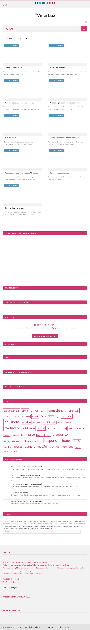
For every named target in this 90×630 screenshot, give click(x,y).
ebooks (51, 416)
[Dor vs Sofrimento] (67, 54)
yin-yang (14, 451)
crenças (74, 410)
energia (67, 416)
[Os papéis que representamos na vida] (67, 89)
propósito (60, 434)
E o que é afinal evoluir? (59, 173)
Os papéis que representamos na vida (65, 103)
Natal (48, 435)
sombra (7, 447)
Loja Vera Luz (7, 585)
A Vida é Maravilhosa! (13, 68)
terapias (18, 446)
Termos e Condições (10, 588)
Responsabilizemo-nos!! (14, 208)
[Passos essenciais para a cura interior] (22, 89)
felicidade (28, 428)
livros (59, 429)
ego (57, 416)
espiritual (49, 422)
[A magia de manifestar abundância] (67, 124)
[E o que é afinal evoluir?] (67, 159)
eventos (68, 423)
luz (65, 429)
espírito (60, 422)
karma (50, 428)
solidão (77, 441)
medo (6, 435)
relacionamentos (32, 441)
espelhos (36, 422)
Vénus (78, 447)
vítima (6, 451)
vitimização (67, 446)
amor (34, 411)
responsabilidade (57, 440)
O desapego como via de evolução (30, 501)
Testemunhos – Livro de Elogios (35, 467)
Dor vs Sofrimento (57, 68)
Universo (54, 446)
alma (25, 410)
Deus (43, 416)
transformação (36, 446)
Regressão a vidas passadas (30, 475)
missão (30, 434)
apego (43, 411)
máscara (40, 435)
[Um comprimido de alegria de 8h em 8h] (22, 159)
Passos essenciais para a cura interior (20, 103)
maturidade (76, 428)
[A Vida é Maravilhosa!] (22, 54)
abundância (11, 410)
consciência (57, 410)
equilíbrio (11, 422)
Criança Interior (17, 416)
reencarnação (12, 441)
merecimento (17, 435)
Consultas (25, 493)
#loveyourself (10, 138)
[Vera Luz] (45, 15)
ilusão (41, 428)
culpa (28, 416)
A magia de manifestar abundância (64, 138)
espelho (26, 422)
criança (6, 416)
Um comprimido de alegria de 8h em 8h (21, 173)
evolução (11, 428)
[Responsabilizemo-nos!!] (22, 194)
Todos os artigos (11, 45)
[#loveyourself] (22, 124)
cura (35, 416)
